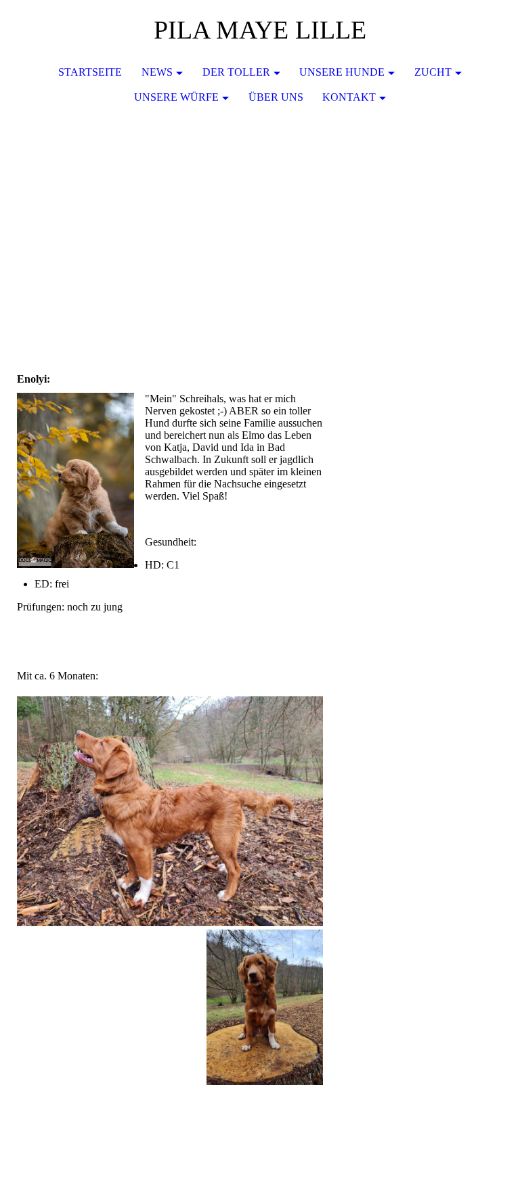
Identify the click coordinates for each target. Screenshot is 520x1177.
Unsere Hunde (342, 72)
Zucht (433, 72)
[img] (260, 212)
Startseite (90, 72)
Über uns (275, 97)
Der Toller (236, 72)
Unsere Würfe (176, 97)
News (157, 72)
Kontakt (349, 97)
